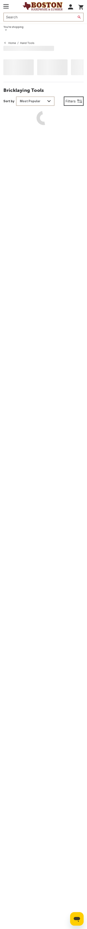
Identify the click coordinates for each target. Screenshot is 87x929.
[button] (70, 7)
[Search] (79, 17)
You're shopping (13, 27)
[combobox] (35, 101)
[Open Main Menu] (6, 6)
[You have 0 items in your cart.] (81, 6)
